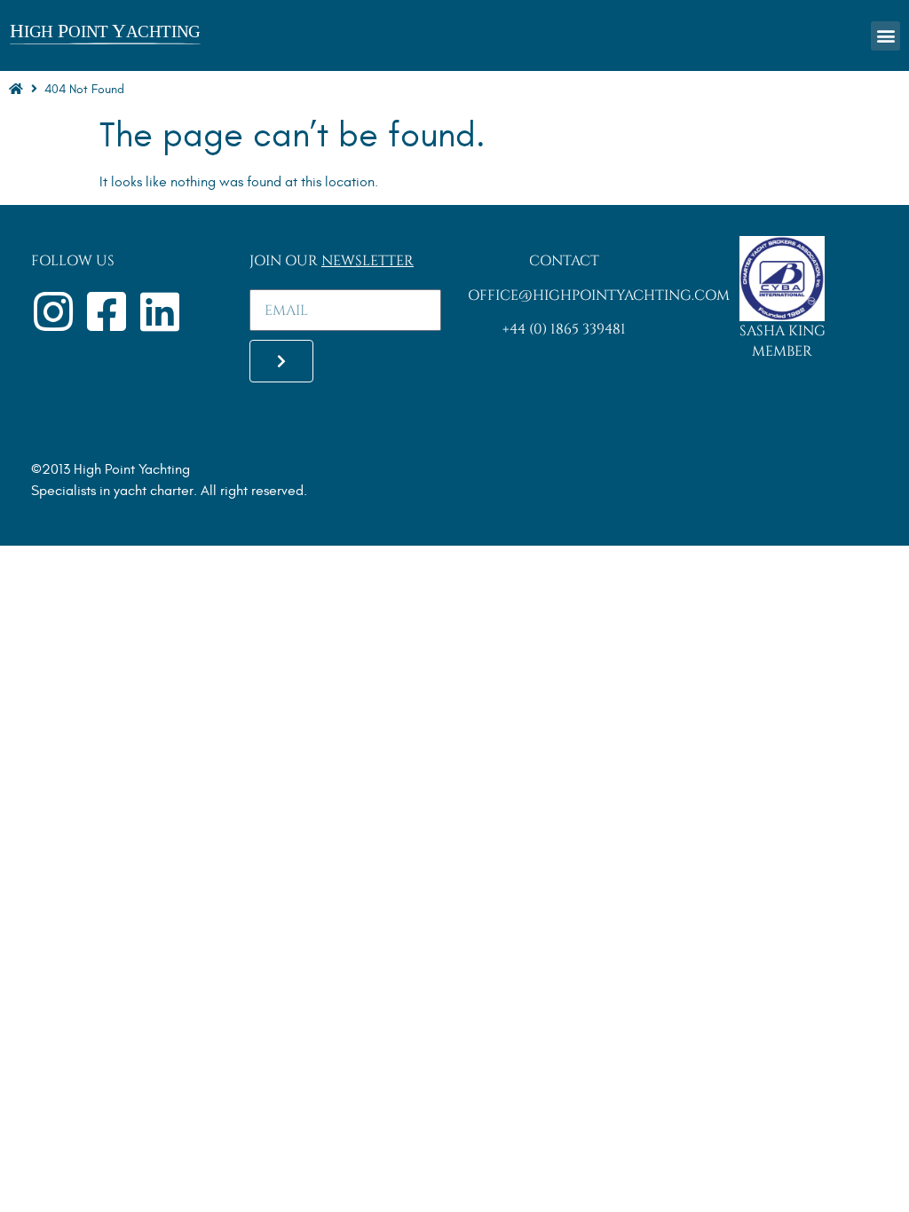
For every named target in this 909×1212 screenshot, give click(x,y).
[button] (885, 36)
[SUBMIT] (281, 361)
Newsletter (367, 261)
